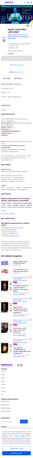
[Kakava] (9, 2)
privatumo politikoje (19, 436)
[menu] (30, 2)
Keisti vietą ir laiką (15, 65)
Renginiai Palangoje (5, 411)
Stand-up (3, 391)
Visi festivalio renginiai (8, 213)
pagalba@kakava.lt (19, 72)
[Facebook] (18, 365)
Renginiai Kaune (5, 404)
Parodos (3, 378)
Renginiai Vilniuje (5, 401)
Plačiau (3, 110)
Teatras (3, 374)
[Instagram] (21, 365)
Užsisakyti (24, 421)
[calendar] (28, 26)
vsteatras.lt (16, 236)
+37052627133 (13, 234)
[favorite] (31, 26)
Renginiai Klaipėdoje (6, 408)
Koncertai (3, 371)
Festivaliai (3, 384)
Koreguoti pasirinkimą (16, 448)
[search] (24, 2)
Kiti (2, 394)
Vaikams (3, 387)
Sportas (3, 381)
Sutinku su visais (16, 453)
